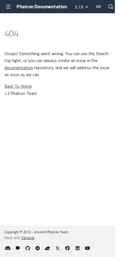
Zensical (27, 237)
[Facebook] (67, 248)
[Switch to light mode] (99, 7)
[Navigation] (8, 7)
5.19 (79, 7)
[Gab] (47, 248)
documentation (18, 67)
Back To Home (18, 86)
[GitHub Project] (27, 248)
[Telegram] (37, 248)
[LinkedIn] (77, 248)
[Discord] (7, 248)
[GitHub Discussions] (17, 248)
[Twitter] (57, 248)
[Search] (111, 7)
